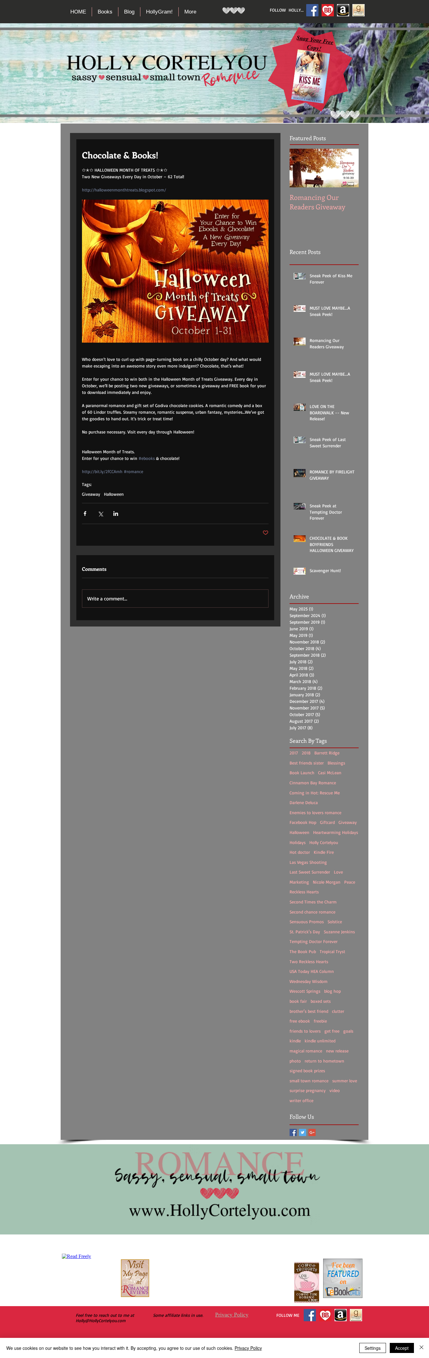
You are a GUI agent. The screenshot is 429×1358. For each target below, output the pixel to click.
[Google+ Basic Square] (312, 1132)
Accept (402, 1348)
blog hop (332, 991)
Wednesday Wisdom (309, 981)
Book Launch (302, 772)
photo (295, 1060)
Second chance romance (312, 911)
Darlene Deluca (304, 802)
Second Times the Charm (313, 901)
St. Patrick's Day (305, 931)
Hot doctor (300, 852)
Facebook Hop (303, 822)
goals (348, 1031)
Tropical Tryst (332, 951)
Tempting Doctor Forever (314, 941)
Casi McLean (329, 772)
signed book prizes (307, 1070)
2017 (294, 752)
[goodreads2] (358, 10)
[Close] (421, 1348)
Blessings (336, 762)
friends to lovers (305, 1031)
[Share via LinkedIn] (116, 513)
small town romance (309, 1080)
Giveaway (91, 494)
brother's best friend (309, 1011)
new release (337, 1050)
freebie (320, 1021)
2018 (306, 752)
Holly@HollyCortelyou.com (101, 1320)
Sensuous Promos (307, 921)
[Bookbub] (328, 10)
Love (338, 872)
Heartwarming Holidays (335, 832)
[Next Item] (348, 168)
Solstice (335, 921)
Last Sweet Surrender (310, 872)
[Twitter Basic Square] (302, 1132)
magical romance (306, 1050)
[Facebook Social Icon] (312, 10)
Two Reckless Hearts (309, 961)
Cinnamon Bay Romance (313, 782)
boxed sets (321, 1001)
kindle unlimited (320, 1040)
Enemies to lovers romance (315, 812)
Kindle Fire (324, 852)
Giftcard (327, 822)
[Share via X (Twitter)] (100, 513)
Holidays (298, 842)
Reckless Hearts (304, 891)
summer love (344, 1080)
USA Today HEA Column (312, 971)
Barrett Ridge (326, 752)
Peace (349, 882)
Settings (373, 1348)
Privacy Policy (231, 1314)
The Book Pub (303, 951)
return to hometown (324, 1060)
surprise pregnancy (308, 1090)
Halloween (114, 494)
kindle (295, 1040)
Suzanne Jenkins (339, 931)
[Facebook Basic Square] (293, 1132)
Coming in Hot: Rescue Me (315, 792)
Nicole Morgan (326, 882)
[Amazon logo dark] (343, 10)
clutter (338, 1011)
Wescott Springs (305, 991)
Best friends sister (307, 762)
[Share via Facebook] (85, 513)
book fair (298, 1001)
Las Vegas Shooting (308, 862)
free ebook (300, 1021)
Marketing (299, 882)
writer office (301, 1100)
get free (331, 1031)
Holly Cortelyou (323, 842)
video (334, 1090)
